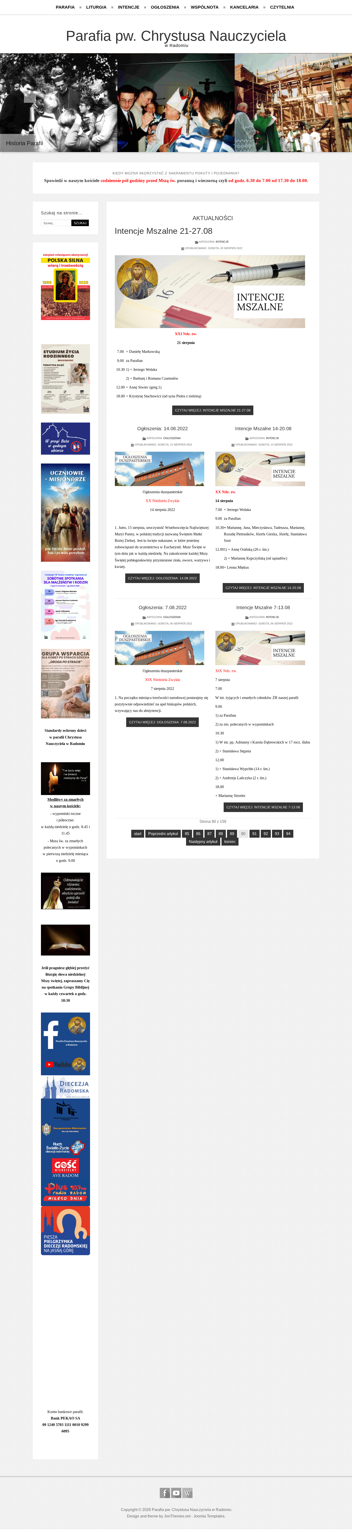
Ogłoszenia (172, 438)
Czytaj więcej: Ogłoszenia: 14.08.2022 (162, 578)
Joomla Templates (208, 1516)
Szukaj (80, 223)
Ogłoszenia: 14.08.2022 (162, 428)
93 (277, 834)
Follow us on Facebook (165, 1493)
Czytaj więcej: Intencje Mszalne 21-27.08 (212, 410)
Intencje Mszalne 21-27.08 (163, 230)
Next (322, 97)
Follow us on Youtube (176, 1493)
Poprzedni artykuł (163, 834)
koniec (230, 842)
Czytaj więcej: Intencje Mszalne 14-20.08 (263, 588)
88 (221, 834)
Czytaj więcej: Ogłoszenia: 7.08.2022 (162, 722)
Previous (30, 97)
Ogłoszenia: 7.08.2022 (163, 607)
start (137, 834)
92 (266, 834)
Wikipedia (187, 1493)
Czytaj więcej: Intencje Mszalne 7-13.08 (263, 807)
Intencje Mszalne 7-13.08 (263, 607)
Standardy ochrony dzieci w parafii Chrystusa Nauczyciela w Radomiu (65, 736)
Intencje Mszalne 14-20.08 (263, 428)
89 (232, 834)
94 (288, 834)
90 (243, 834)
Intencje (222, 241)
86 (198, 834)
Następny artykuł (203, 842)
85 (187, 834)
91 (254, 834)
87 (209, 834)
